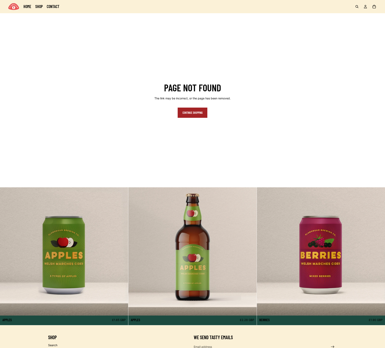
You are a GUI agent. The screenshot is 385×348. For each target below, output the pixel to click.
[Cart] (374, 6)
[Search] (357, 6)
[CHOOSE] (122, 309)
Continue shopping (192, 112)
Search (52, 345)
